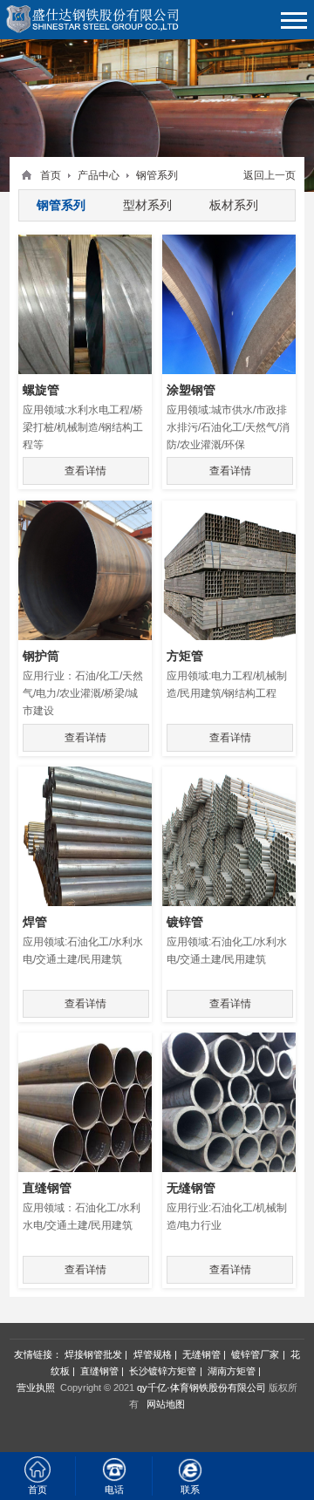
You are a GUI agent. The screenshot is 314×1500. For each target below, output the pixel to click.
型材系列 (147, 205)
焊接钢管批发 (93, 1354)
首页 (50, 175)
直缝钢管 (99, 1371)
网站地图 (166, 1404)
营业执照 (36, 1387)
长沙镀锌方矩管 (162, 1371)
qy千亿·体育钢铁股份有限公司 (201, 1387)
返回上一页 (269, 175)
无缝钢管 (201, 1354)
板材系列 (233, 205)
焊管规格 (152, 1354)
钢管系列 (157, 175)
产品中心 (98, 175)
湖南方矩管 (232, 1371)
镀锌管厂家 (255, 1354)
